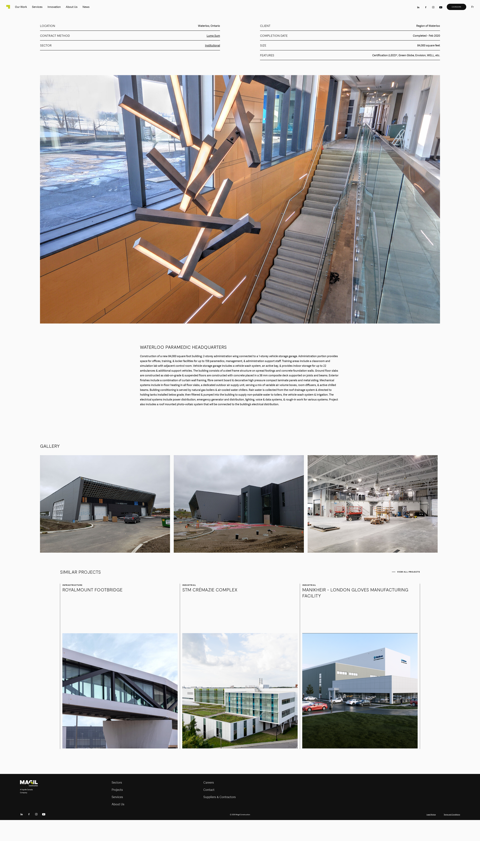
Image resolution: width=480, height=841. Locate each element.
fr (472, 7)
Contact (208, 810)
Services (117, 817)
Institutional (212, 66)
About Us (118, 824)
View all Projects (408, 592)
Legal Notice (431, 835)
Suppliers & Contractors (219, 817)
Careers (208, 803)
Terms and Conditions (452, 835)
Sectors (117, 803)
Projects (117, 810)
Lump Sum (213, 56)
